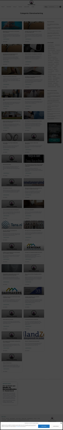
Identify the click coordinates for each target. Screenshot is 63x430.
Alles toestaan (43, 426)
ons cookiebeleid (18, 426)
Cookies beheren (56, 426)
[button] (61, 423)
